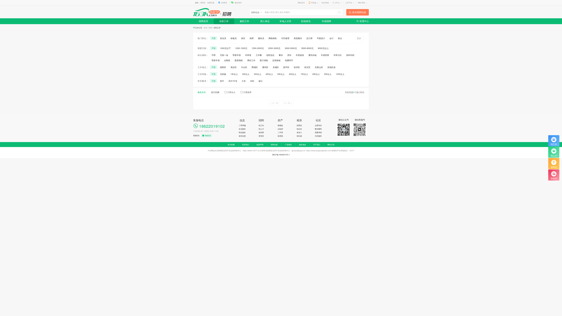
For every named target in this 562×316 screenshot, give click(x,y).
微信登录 (238, 2)
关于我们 (316, 144)
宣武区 (297, 67)
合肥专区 (318, 125)
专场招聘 (326, 21)
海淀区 (234, 67)
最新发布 (202, 92)
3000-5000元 (291, 48)
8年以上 (316, 74)
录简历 (261, 136)
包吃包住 (270, 55)
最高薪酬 (215, 92)
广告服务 (288, 144)
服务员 (261, 38)
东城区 (276, 67)
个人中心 (336, 2)
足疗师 (309, 38)
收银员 (234, 38)
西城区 (255, 67)
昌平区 (286, 67)
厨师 (252, 38)
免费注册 (210, 2)
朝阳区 (223, 67)
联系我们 (245, 144)
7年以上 (304, 74)
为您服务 (318, 136)
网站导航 (361, 2)
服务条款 (302, 144)
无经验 (223, 74)
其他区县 (331, 67)
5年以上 (281, 74)
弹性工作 (251, 60)
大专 (244, 80)
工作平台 (348, 2)
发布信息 (242, 136)
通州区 (265, 67)
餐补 (281, 55)
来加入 (299, 132)
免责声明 (259, 144)
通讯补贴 (312, 55)
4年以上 (269, 74)
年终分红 (338, 55)
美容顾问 (298, 38)
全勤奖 (227, 60)
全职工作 (224, 21)
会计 (331, 38)
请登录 (202, 2)
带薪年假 (237, 55)
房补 (289, 55)
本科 (252, 80)
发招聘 (261, 132)
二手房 (280, 132)
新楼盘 (280, 125)
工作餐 (259, 55)
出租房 (280, 129)
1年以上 (234, 74)
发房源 (280, 136)
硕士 (261, 80)
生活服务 (242, 129)
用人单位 (265, 21)
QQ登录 (224, 2)
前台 (340, 38)
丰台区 (244, 67)
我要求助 (318, 132)
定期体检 (276, 60)
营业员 (223, 38)
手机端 (313, 2)
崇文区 (307, 67)
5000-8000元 (307, 48)
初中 (222, 80)
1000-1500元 (241, 48)
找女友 (299, 129)
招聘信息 (274, 144)
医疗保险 (264, 60)
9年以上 (327, 74)
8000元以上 (323, 48)
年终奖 (248, 55)
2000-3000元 (274, 48)
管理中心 (364, 21)
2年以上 (246, 74)
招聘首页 (203, 21)
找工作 (261, 125)
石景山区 (319, 67)
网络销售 (273, 38)
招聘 (210, 27)
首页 (205, 27)
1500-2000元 (258, 48)
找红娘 (299, 136)
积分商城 (325, 2)
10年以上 (340, 74)
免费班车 (289, 60)
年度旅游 (300, 55)
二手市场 (242, 125)
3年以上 (257, 74)
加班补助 (350, 55)
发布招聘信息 (359, 12)
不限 (213, 38)
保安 (243, 38)
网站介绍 (330, 144)
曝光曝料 (318, 129)
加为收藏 (231, 144)
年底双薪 (325, 55)
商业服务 (242, 132)
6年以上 (292, 74)
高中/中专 (232, 80)
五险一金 (224, 55)
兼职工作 (244, 21)
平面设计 (321, 38)
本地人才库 (285, 21)
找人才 (261, 129)
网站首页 (301, 2)
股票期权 (239, 60)
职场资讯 (306, 21)
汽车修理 (285, 38)
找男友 (299, 125)
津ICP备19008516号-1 (281, 154)
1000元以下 (225, 48)
